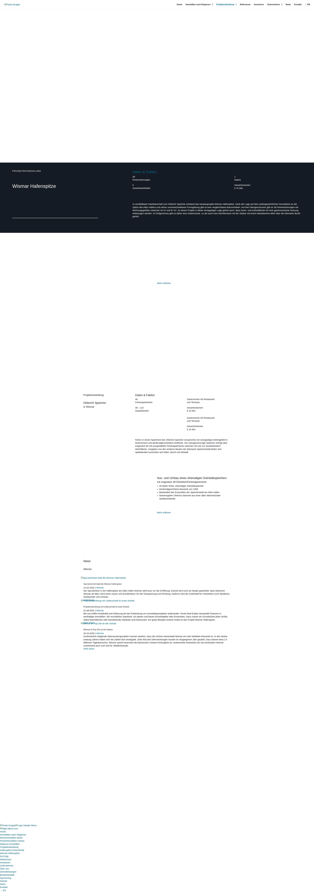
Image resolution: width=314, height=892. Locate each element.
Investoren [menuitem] (5, 862)
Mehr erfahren (164, 283)
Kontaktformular (165, 724)
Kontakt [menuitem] (3, 887)
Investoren (259, 5)
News (288, 5)
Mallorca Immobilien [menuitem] (10, 844)
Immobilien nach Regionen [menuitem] (13, 835)
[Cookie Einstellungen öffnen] (18, 822)
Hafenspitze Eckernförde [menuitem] (12, 850)
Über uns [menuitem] (4, 868)
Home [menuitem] (3, 831)
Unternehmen (273, 5)
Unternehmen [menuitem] (6, 865)
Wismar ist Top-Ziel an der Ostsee (98, 630)
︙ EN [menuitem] (3, 890)
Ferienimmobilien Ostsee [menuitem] (12, 841)
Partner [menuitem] (3, 881)
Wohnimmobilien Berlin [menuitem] (11, 838)
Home (179, 5)
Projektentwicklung (225, 5)
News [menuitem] (3, 884)
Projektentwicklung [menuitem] (9, 847)
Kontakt (297, 5)
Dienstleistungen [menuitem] (8, 872)
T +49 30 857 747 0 (170, 788)
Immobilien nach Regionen (198, 5)
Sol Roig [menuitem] (4, 856)
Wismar (100, 587)
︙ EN (307, 5)
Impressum (88, 796)
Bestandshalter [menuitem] (7, 875)
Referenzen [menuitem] (5, 859)
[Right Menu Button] (9, 828)
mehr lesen (88, 649)
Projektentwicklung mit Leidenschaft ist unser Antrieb (106, 607)
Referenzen (245, 5)
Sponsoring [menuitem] (5, 878)
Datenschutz (103, 796)
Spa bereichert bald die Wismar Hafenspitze (102, 584)
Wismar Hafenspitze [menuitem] (10, 853)
